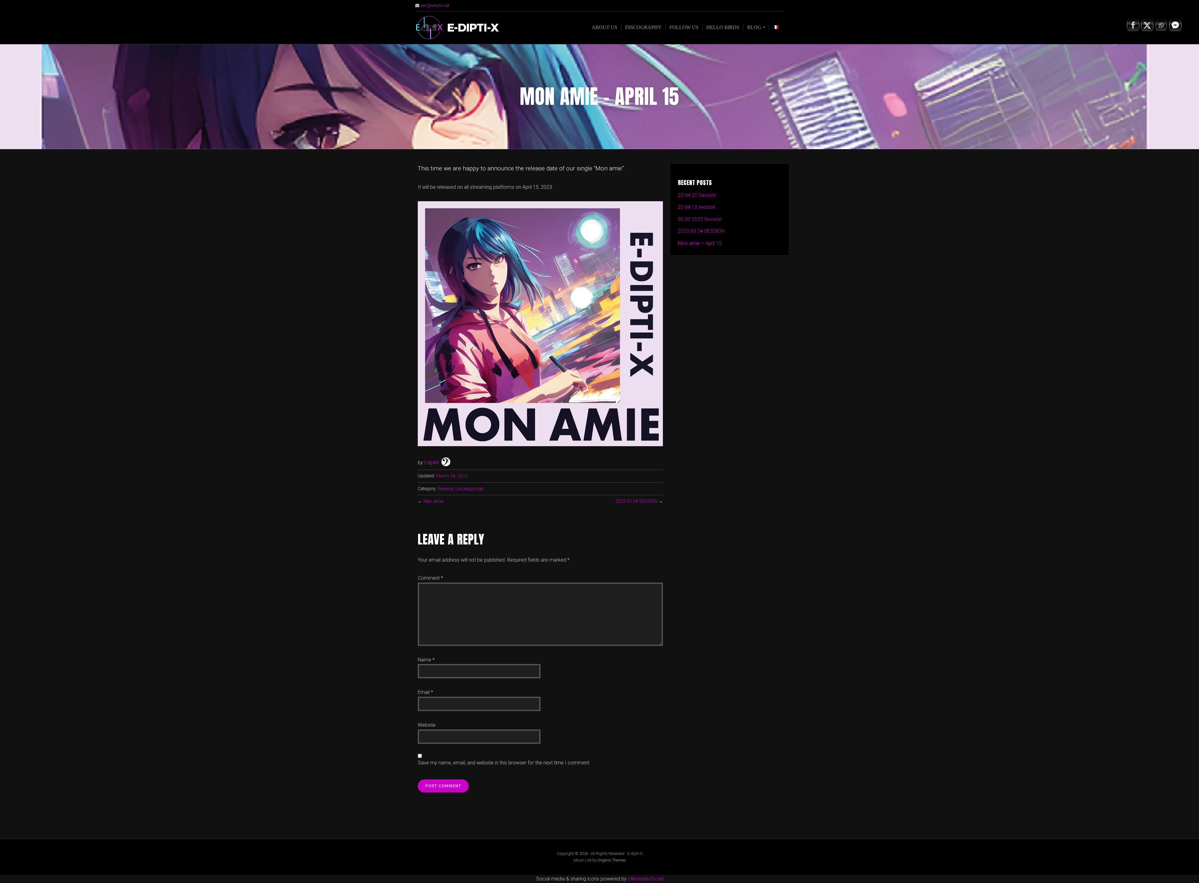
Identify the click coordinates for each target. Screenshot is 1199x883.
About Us (604, 27)
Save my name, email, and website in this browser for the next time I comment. (504, 763)
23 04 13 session (696, 207)
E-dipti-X (472, 28)
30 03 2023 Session (700, 219)
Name (426, 660)
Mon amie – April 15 (700, 243)
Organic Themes (612, 860)
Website (427, 725)
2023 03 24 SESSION (636, 501)
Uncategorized (469, 488)
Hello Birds (722, 27)
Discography (643, 27)
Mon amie (433, 501)
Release (445, 488)
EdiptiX (431, 463)
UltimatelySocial (645, 879)
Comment (430, 578)
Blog (754, 27)
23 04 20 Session (697, 195)
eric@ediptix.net (435, 5)
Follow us (683, 27)
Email (425, 692)
